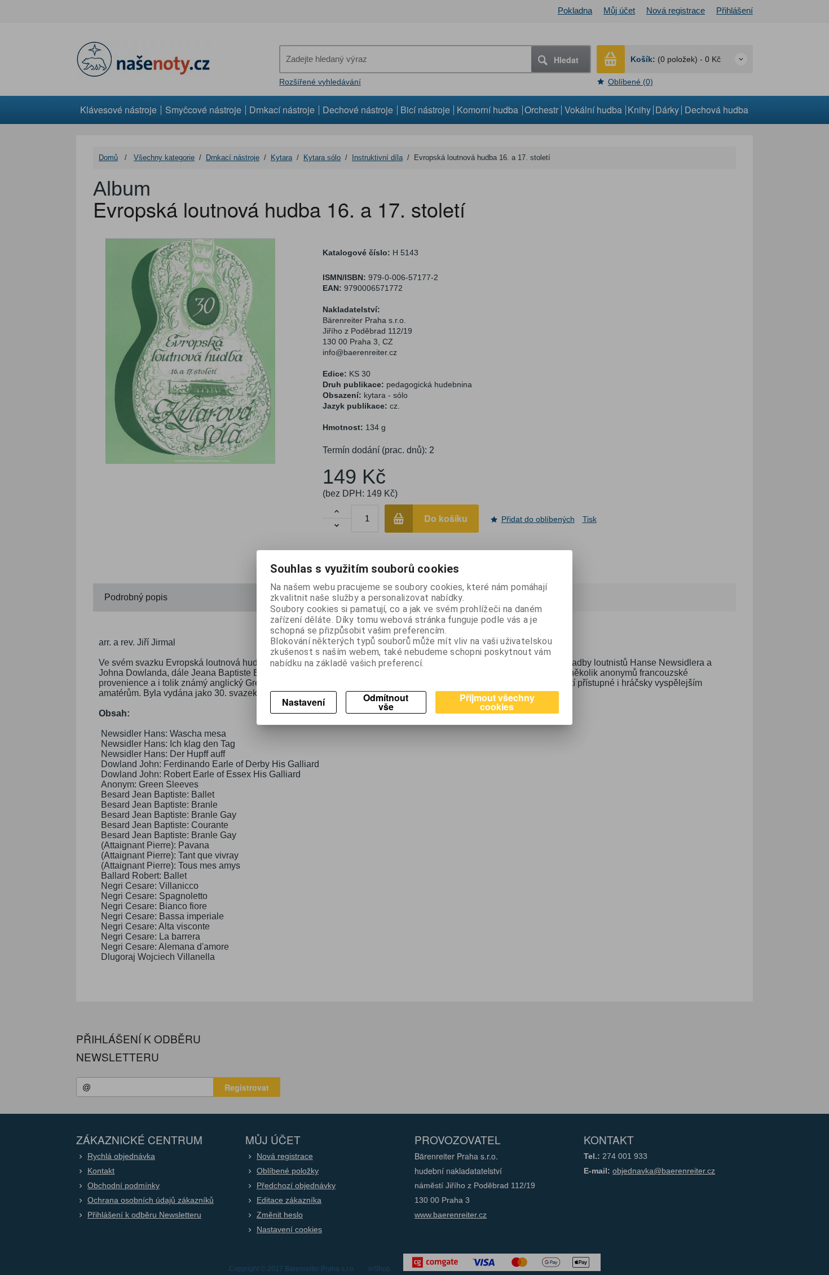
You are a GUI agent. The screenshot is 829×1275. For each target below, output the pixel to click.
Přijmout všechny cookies (497, 702)
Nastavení (303, 702)
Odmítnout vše (385, 702)
